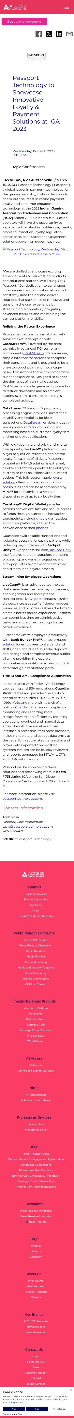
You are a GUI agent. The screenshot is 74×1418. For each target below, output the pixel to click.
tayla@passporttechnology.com (28, 826)
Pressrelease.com (36, 1332)
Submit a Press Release (36, 1100)
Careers (36, 1297)
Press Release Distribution (35, 945)
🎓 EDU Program (36, 1221)
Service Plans (35, 1124)
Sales (35, 1367)
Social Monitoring (36, 973)
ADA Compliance (35, 1019)
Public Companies (36, 893)
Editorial (36, 1378)
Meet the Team (35, 1286)
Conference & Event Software (35, 1070)
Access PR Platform (35, 940)
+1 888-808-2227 (36, 1361)
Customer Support (35, 1372)
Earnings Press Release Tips (36, 1181)
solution (9, 644)
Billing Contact (36, 1383)
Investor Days (35, 1035)
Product (36, 1245)
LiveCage (30, 599)
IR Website (36, 1013)
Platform (36, 1251)
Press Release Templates (36, 1210)
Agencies (36, 905)
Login (35, 1356)
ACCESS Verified (35, 984)
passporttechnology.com (22, 798)
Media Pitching (36, 956)
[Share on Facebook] (39, 34)
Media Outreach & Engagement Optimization (36, 1159)
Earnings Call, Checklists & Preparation (35, 1175)
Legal (35, 910)
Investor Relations (36, 1291)
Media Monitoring (36, 962)
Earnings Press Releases (36, 1030)
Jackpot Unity (60, 550)
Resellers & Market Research (36, 916)
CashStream (34, 353)
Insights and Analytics (35, 978)
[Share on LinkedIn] (59, 34)
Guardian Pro (25, 707)
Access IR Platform (36, 1008)
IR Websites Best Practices (36, 1170)
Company (36, 1256)
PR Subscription (36, 1094)
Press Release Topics (35, 1153)
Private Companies (36, 899)
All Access (36, 1065)
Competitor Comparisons (36, 1164)
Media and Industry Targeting (36, 967)
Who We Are (36, 1280)
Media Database (36, 951)
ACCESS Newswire (36, 1321)
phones (42, 528)
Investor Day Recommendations (36, 1186)
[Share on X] (49, 34)
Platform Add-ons (36, 1129)
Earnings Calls (36, 1024)
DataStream (33, 422)
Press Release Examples (36, 1216)
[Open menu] (67, 7)
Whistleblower (36, 1041)
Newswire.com (36, 1326)
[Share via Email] (69, 34)
